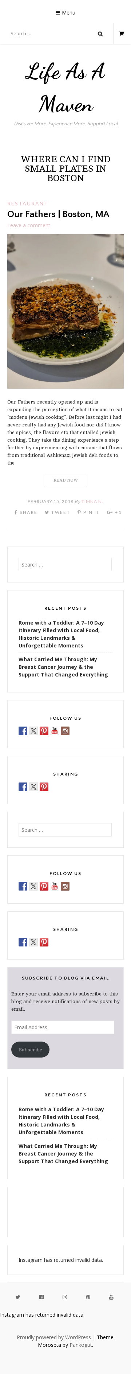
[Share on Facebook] (23, 786)
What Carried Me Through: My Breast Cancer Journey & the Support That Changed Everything (63, 667)
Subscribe (30, 1049)
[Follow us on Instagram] (65, 731)
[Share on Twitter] (33, 786)
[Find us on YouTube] (54, 731)
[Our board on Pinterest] (44, 731)
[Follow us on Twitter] (33, 731)
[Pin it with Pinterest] (44, 786)
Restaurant (27, 203)
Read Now (65, 480)
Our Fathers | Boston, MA (58, 214)
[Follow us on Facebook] (23, 731)
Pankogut (81, 1344)
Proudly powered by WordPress (54, 1337)
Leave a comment (28, 225)
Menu (68, 12)
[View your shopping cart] (118, 33)
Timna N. (92, 501)
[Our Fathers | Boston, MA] (65, 386)
